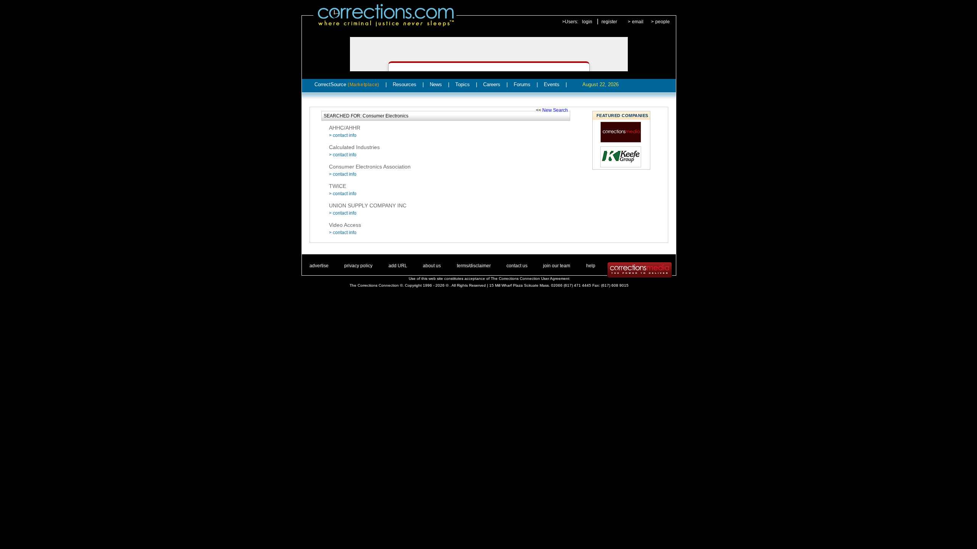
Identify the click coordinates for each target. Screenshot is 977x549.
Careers (491, 84)
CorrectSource (346, 84)
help (590, 265)
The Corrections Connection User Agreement (530, 278)
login (587, 21)
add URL (398, 265)
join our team (556, 265)
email (637, 21)
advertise (319, 265)
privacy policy (358, 265)
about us (432, 265)
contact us (516, 265)
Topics (462, 84)
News (436, 84)
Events (551, 84)
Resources (404, 84)
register (609, 21)
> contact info (342, 135)
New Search (555, 110)
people (662, 21)
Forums (522, 84)
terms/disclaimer (474, 265)
